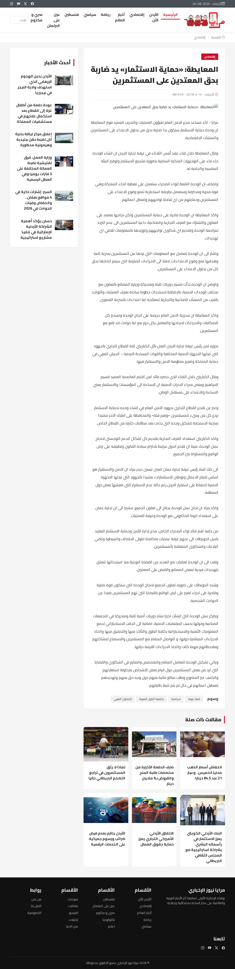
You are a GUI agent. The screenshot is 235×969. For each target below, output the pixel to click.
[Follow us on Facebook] (32, 3)
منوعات (72, 899)
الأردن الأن (154, 17)
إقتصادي (137, 14)
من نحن (36, 899)
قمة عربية (194, 699)
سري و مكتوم (36, 17)
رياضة (105, 14)
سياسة (176, 699)
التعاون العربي (123, 699)
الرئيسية (170, 14)
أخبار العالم (120, 17)
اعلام (111, 926)
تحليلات (73, 919)
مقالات (73, 906)
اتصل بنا (36, 906)
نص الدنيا (72, 926)
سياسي (90, 14)
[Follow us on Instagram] (11, 3)
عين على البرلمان (53, 20)
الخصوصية (34, 913)
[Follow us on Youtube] (18, 3)
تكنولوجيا (108, 919)
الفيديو (73, 913)
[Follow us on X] (25, 3)
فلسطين (71, 14)
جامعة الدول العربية (151, 699)
